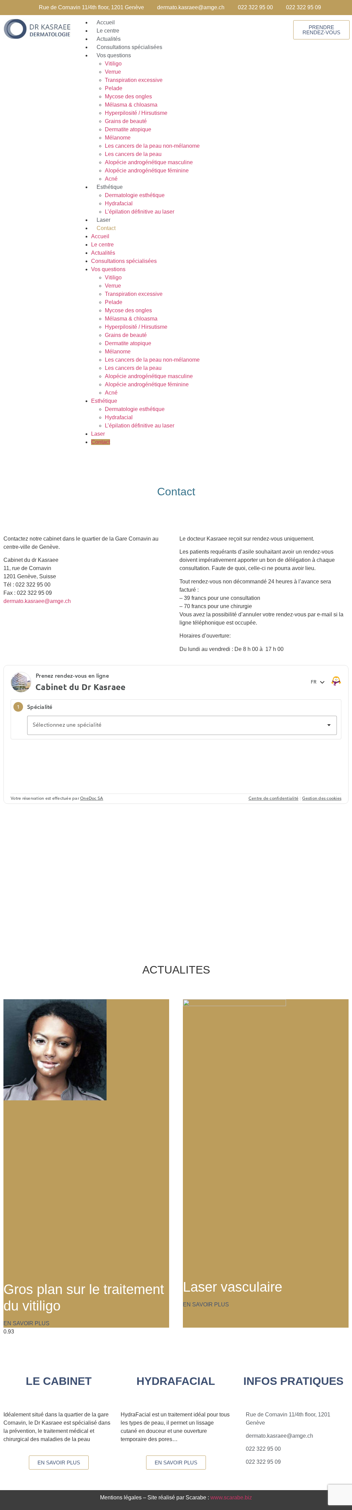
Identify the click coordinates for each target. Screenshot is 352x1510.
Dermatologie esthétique (135, 195)
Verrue (113, 72)
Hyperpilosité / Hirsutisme (136, 113)
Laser (98, 434)
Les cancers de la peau (133, 154)
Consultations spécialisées (124, 261)
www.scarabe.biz (231, 1497)
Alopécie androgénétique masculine (149, 162)
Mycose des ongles (128, 96)
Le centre (102, 244)
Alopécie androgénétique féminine (147, 170)
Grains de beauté (126, 121)
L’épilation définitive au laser (139, 212)
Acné (111, 393)
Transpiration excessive (134, 80)
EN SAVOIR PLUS (26, 1323)
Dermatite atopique (128, 129)
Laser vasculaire (232, 1286)
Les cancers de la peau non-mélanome (152, 146)
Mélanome (118, 138)
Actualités (103, 253)
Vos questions (114, 55)
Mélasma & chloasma (131, 105)
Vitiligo (113, 64)
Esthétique (110, 187)
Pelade (113, 88)
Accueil (100, 236)
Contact (106, 228)
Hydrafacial (119, 203)
